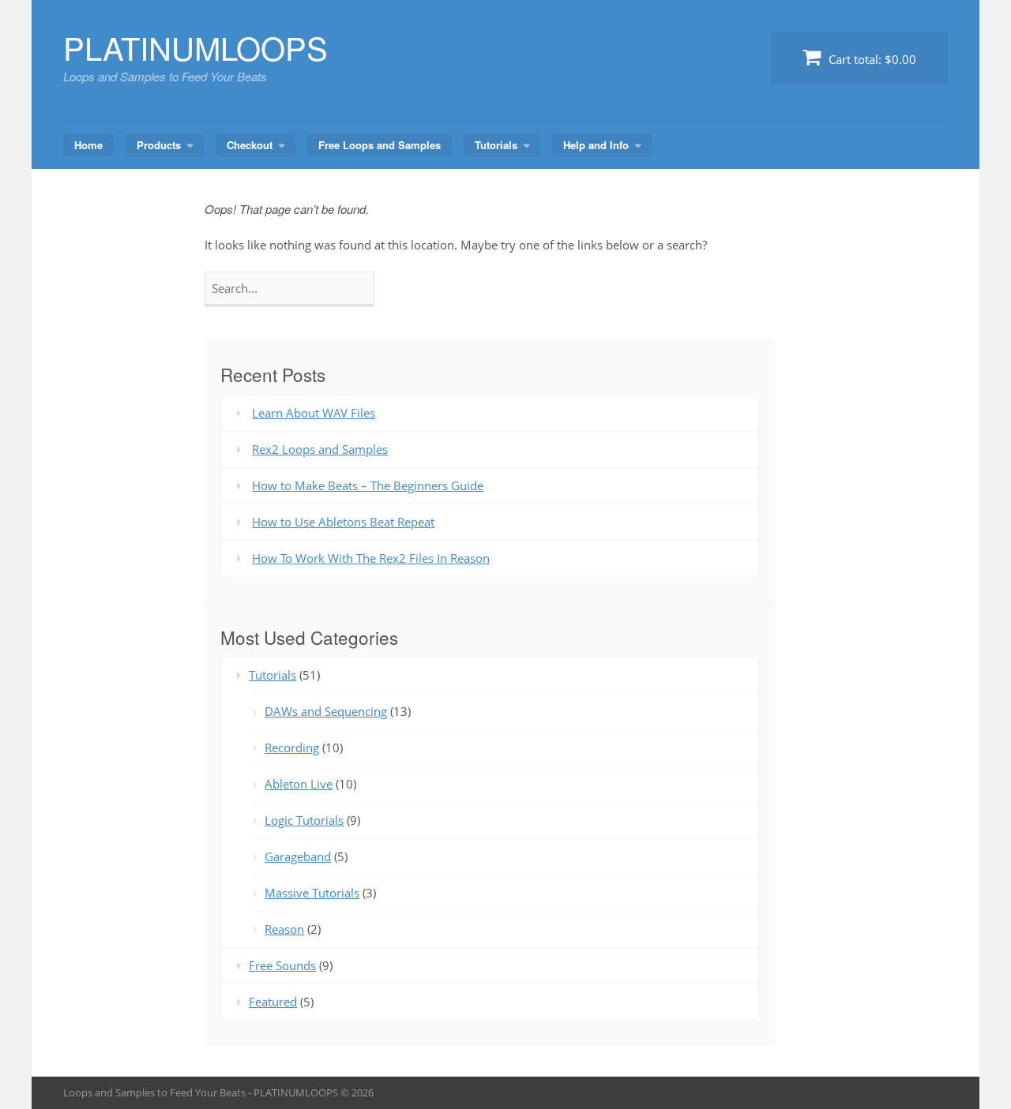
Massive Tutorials (312, 893)
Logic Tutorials (304, 820)
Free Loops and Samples (379, 144)
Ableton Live (299, 784)
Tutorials (496, 144)
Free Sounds (282, 965)
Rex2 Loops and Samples (320, 449)
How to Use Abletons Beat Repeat (343, 522)
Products (159, 144)
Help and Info (596, 144)
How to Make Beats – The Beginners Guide (367, 485)
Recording (292, 747)
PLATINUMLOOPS (195, 46)
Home (88, 144)
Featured (273, 1002)
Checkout (249, 144)
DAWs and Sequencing (326, 711)
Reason (284, 929)
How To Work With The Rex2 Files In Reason (371, 558)
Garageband (298, 856)
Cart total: (870, 59)
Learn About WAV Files (313, 413)
